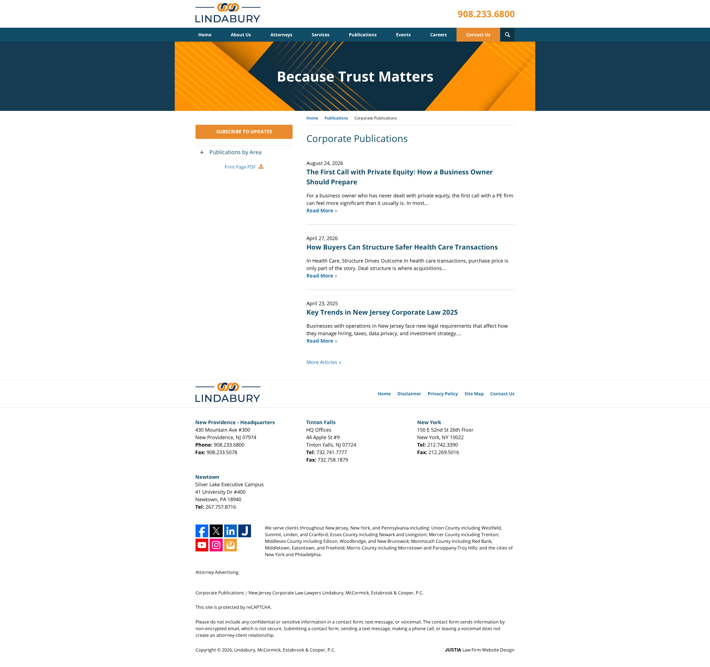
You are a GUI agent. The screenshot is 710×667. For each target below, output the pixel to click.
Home (204, 35)
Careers (438, 35)
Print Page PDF (240, 167)
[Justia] (244, 531)
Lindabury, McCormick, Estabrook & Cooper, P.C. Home (229, 14)
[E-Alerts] (230, 545)
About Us (241, 35)
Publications (363, 35)
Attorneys (281, 35)
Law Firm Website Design (479, 650)
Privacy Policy (443, 394)
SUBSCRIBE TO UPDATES (244, 131)
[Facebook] (202, 531)
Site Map (474, 394)
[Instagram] (216, 545)
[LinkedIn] (230, 531)
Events (403, 35)
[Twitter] (216, 531)
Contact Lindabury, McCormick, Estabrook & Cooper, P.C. (486, 14)
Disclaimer (409, 394)
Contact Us (478, 35)
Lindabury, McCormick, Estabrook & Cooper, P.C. (284, 650)
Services (320, 35)
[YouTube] (202, 545)
